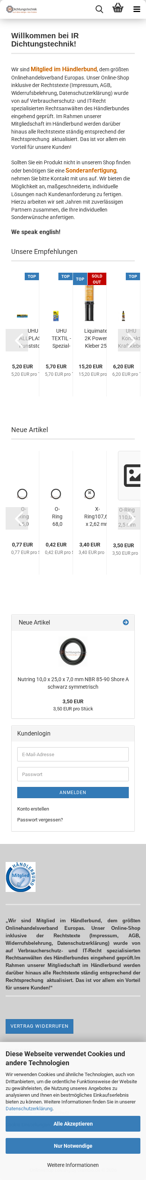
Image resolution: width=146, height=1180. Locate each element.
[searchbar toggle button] (99, 9)
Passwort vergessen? (40, 820)
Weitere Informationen (73, 1165)
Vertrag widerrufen (39, 1026)
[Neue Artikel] (126, 623)
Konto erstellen (33, 809)
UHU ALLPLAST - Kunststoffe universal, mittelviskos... (33, 339)
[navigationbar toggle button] (136, 9)
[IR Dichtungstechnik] (18, 9)
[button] (17, 340)
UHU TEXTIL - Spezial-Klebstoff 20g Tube (61, 339)
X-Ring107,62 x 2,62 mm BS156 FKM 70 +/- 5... (97, 517)
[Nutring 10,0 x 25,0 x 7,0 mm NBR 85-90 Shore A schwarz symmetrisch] (73, 652)
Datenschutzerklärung (29, 1108)
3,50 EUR (73, 701)
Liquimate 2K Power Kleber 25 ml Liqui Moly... (95, 339)
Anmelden (73, 792)
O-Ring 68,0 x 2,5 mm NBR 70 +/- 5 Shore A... (57, 517)
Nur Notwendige (73, 1146)
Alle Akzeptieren (73, 1124)
